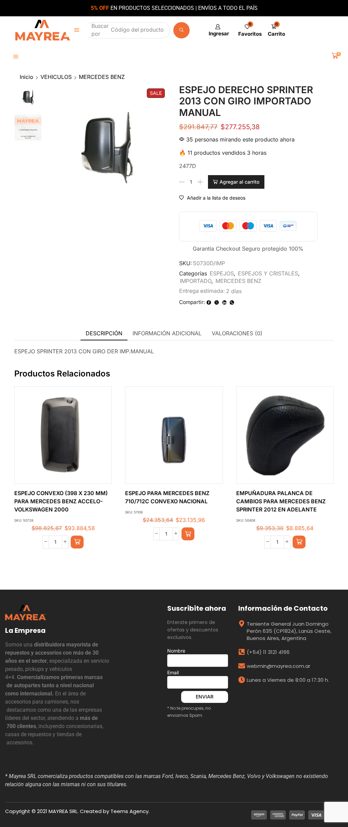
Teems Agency (129, 811)
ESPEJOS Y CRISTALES (268, 273)
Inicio (26, 76)
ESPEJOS (222, 273)
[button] (76, 30)
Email (173, 672)
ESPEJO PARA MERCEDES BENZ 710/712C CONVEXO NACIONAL (167, 497)
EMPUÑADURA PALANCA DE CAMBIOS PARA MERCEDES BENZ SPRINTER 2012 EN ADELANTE (281, 501)
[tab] (104, 333)
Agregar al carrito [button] (56, 438)
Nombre (176, 651)
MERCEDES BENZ (102, 76)
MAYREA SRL (63, 811)
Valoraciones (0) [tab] (237, 333)
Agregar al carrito (239, 182)
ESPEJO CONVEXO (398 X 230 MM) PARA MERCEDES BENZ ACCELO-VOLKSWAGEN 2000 (61, 501)
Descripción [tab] (104, 333)
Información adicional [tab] (167, 333)
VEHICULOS (56, 76)
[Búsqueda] (183, 30)
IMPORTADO (195, 280)
